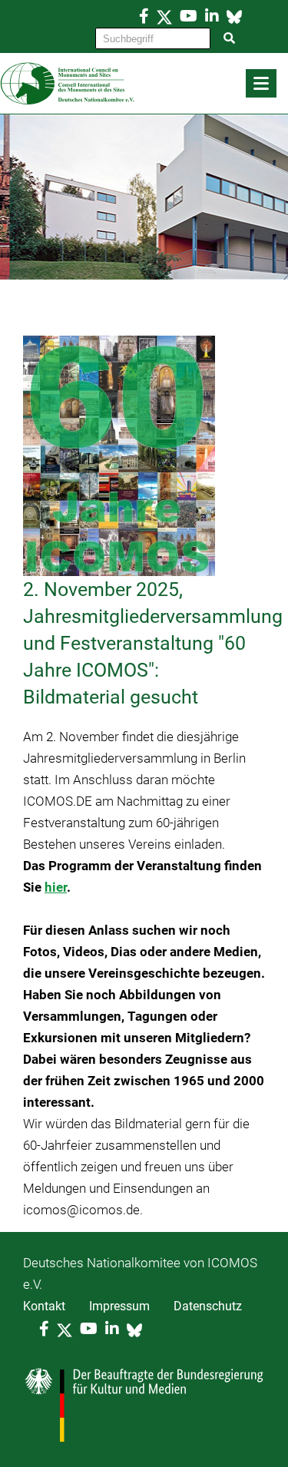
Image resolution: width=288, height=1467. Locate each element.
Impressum (119, 1306)
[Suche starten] (229, 38)
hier (56, 887)
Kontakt (44, 1306)
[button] (261, 83)
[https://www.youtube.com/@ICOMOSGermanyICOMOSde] (188, 16)
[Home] (144, 83)
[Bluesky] (234, 16)
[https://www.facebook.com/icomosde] (144, 16)
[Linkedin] (212, 16)
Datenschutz (208, 1306)
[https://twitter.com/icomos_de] (164, 16)
